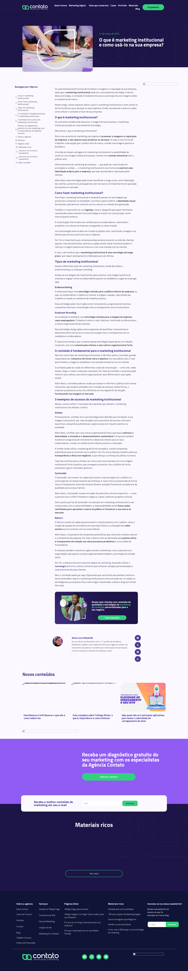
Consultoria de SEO (47, 915)
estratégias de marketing (98, 562)
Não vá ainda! (24, 162)
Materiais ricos (25, 147)
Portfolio (122, 5)
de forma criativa (69, 566)
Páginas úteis (23, 143)
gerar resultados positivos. (79, 468)
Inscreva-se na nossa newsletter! (28, 151)
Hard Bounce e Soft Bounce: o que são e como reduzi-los (44, 716)
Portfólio (20, 920)
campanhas (60, 307)
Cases (113, 5)
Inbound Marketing (47, 921)
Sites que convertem (99, 5)
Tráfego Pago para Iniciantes (76, 909)
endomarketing (62, 269)
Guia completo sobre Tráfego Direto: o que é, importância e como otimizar (93, 716)
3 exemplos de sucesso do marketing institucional (29, 120)
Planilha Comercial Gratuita (119, 924)
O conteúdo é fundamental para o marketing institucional (31, 114)
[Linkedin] (98, 956)
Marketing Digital (77, 5)
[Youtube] (106, 956)
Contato (19, 926)
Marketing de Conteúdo (49, 933)
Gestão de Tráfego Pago (49, 909)
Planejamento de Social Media (121, 909)
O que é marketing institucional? (25, 96)
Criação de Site (45, 927)
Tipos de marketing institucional (26, 108)
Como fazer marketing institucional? (27, 102)
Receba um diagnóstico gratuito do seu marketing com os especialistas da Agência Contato (31, 129)
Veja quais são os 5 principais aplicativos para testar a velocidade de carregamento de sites (143, 718)
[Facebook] (84, 956)
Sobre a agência (24, 136)
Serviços (21, 140)
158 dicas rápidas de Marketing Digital (124, 914)
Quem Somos (60, 5)
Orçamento (153, 7)
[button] (138, 638)
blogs (64, 371)
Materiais (133, 5)
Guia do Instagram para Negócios (122, 919)
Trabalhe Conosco (23, 937)
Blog (137, 8)
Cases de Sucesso (24, 914)
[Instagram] (91, 956)
